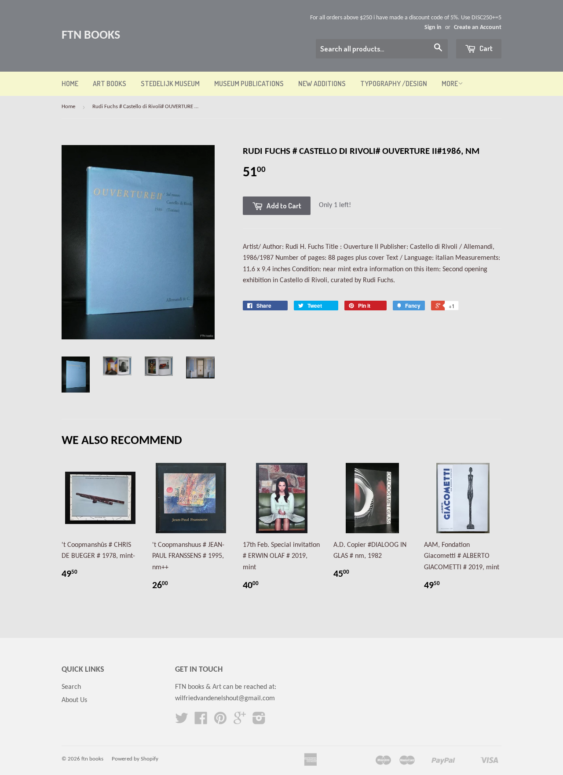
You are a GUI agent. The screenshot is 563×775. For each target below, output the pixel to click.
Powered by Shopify (135, 759)
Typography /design (393, 83)
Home (70, 83)
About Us (74, 700)
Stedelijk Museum (170, 83)
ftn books (91, 35)
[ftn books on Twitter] (181, 721)
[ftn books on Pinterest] (220, 721)
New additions (322, 83)
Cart (485, 48)
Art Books (109, 83)
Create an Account (477, 27)
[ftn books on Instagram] (259, 721)
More (450, 83)
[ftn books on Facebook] (201, 721)
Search (71, 687)
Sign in (433, 27)
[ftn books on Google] (239, 721)
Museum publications (249, 83)
